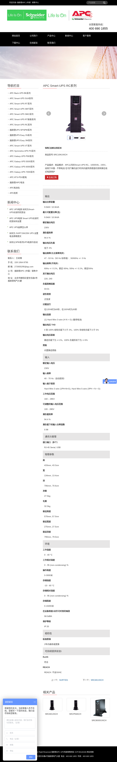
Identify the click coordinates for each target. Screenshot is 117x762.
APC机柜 (14, 193)
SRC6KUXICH (97, 680)
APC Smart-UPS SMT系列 (21, 109)
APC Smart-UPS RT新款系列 (23, 119)
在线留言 (34, 43)
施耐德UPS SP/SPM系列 (21, 130)
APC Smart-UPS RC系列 (21, 124)
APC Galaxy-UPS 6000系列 (22, 167)
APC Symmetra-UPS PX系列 (22, 151)
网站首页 (16, 36)
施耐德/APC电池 (17, 182)
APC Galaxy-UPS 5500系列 (22, 161)
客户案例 (87, 36)
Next (104, 113)
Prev (48, 113)
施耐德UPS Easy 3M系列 (21, 140)
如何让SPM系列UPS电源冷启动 (23, 242)
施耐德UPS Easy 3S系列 (21, 135)
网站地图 (90, 752)
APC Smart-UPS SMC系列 (21, 114)
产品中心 (51, 36)
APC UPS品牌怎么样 (18, 227)
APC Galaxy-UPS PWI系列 (22, 156)
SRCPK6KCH (75, 714)
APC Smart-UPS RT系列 (21, 103)
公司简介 (34, 36)
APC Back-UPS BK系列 (20, 93)
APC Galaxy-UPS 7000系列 (22, 172)
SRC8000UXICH (99, 720)
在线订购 (53, 177)
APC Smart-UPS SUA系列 (21, 98)
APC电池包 (15, 188)
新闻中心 (69, 36)
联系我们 (51, 43)
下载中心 (16, 43)
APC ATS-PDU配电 (18, 177)
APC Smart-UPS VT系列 (21, 146)
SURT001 (63, 680)
